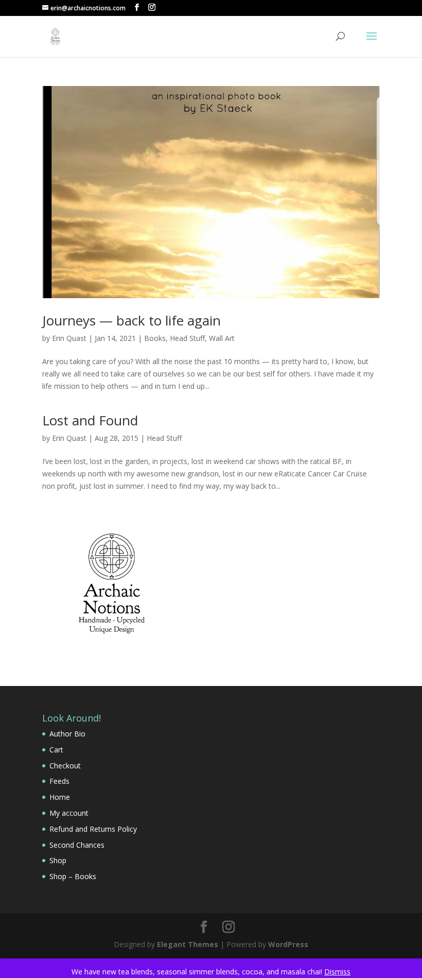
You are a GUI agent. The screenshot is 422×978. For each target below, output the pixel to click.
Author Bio (67, 734)
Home (59, 797)
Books (155, 338)
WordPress (288, 944)
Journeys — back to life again (131, 320)
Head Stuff (187, 338)
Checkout (65, 765)
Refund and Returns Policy (93, 829)
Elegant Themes (187, 944)
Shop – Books (72, 876)
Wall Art (222, 338)
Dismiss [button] (337, 971)
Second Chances (76, 845)
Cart (56, 749)
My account (69, 813)
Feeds (59, 781)
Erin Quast (69, 338)
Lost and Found (90, 420)
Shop (57, 860)
